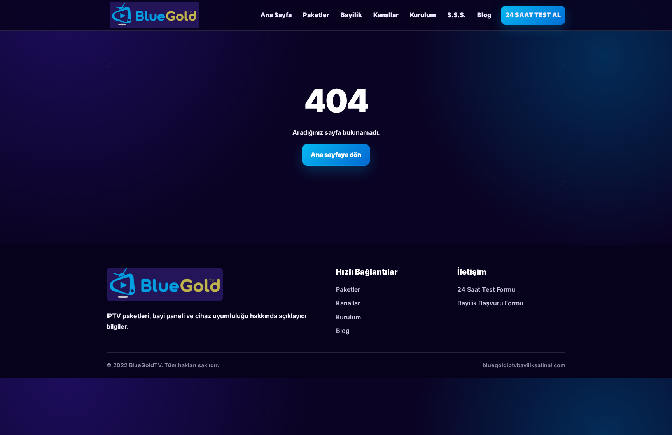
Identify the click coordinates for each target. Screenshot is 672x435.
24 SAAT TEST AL (533, 15)
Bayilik (351, 15)
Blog (484, 15)
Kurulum (423, 15)
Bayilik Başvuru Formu (490, 303)
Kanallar (386, 15)
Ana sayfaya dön (336, 155)
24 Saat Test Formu (486, 289)
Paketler (316, 15)
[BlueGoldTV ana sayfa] (154, 15)
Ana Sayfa (276, 15)
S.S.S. (456, 15)
